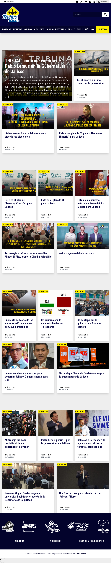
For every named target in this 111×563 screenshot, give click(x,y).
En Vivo (103, 29)
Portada (6, 29)
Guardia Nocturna (56, 29)
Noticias (17, 29)
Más (87, 29)
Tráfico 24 (80, 51)
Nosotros (55, 541)
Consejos (39, 29)
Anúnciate (21, 541)
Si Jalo (71, 29)
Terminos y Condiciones (90, 541)
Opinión (28, 29)
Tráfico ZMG (82, 95)
